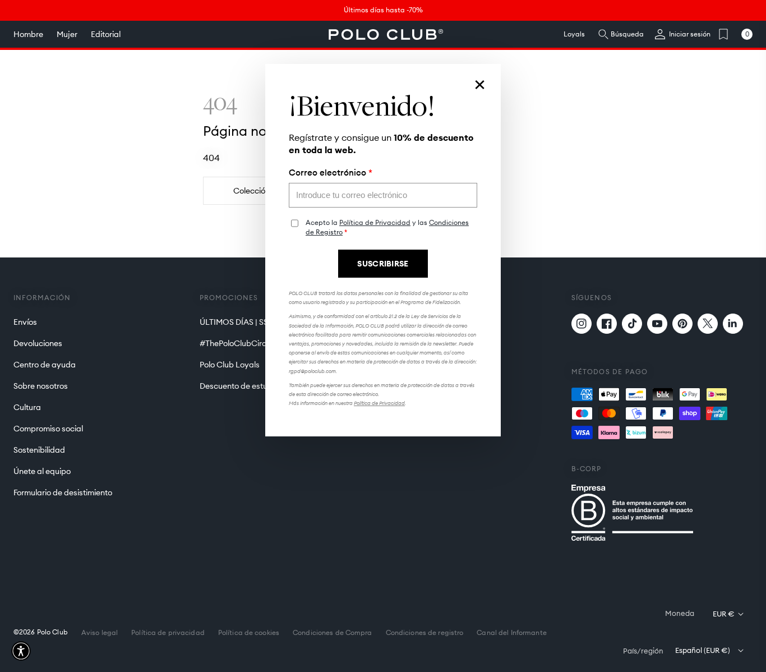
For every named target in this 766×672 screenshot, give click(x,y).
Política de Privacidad (374, 222)
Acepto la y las (387, 227)
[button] (21, 651)
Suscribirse (382, 264)
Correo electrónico (330, 173)
